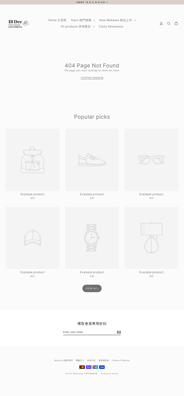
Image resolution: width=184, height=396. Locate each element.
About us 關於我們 (63, 360)
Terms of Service (121, 360)
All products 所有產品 (76, 26)
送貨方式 (91, 360)
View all (92, 288)
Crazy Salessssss (111, 26)
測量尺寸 (80, 360)
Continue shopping (92, 77)
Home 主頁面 (57, 20)
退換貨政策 (103, 360)
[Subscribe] (118, 332)
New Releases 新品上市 (116, 20)
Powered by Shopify (109, 374)
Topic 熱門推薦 (81, 20)
